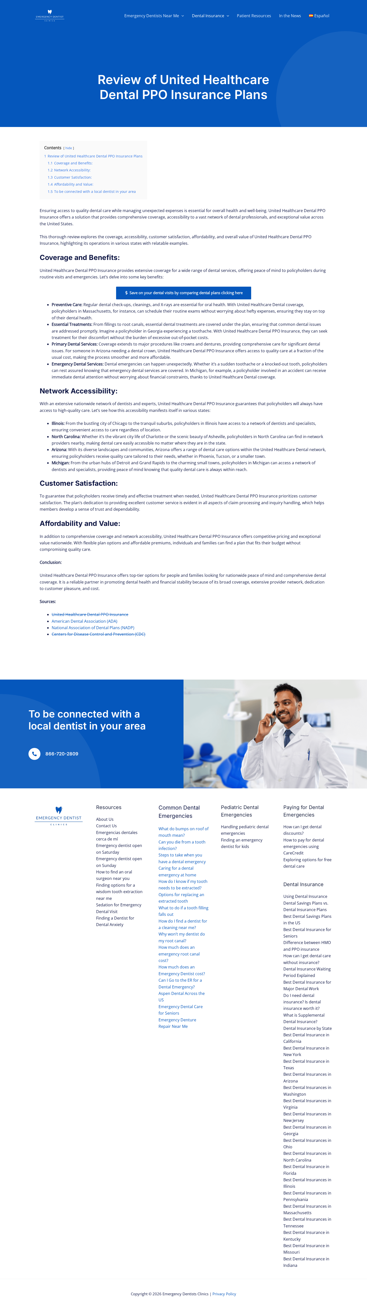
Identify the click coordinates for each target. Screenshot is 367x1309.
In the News (290, 15)
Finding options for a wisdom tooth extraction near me (119, 891)
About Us (105, 819)
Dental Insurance (208, 15)
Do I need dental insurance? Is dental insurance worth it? (302, 1002)
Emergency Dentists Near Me (151, 15)
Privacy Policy (224, 1293)
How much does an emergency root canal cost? (179, 954)
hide (68, 148)
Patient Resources (254, 15)
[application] (181, 15)
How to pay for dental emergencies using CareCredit (303, 846)
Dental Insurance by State (307, 1028)
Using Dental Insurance (305, 896)
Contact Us (106, 826)
